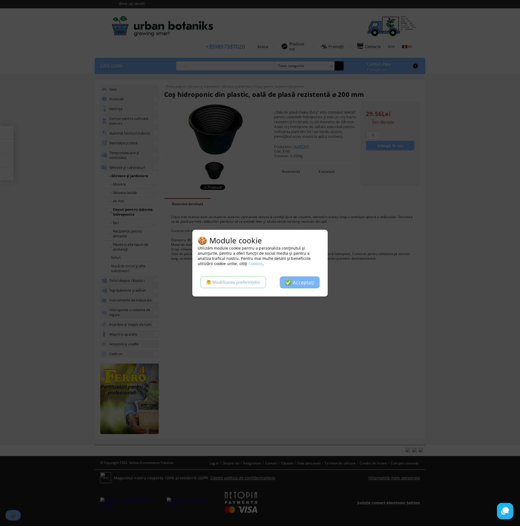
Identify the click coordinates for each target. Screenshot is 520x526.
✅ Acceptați (299, 282)
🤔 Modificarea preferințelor (233, 282)
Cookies (256, 263)
